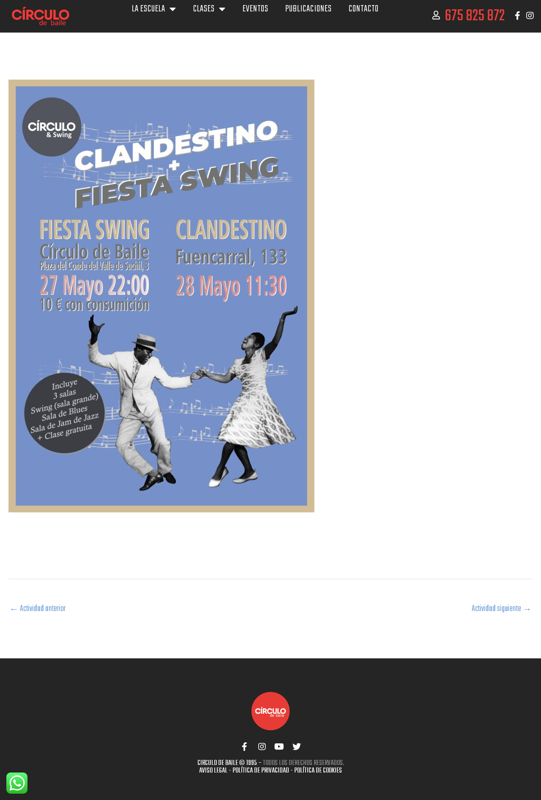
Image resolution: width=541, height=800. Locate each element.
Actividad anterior (37, 608)
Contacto (364, 9)
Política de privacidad (260, 770)
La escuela (148, 9)
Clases (204, 9)
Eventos (255, 9)
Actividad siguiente (502, 608)
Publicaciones (308, 9)
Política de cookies (318, 770)
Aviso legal (213, 770)
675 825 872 (475, 16)
